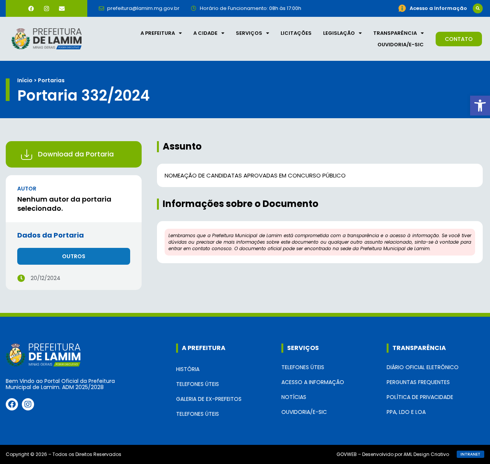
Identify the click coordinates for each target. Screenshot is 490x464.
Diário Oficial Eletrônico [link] (423, 367)
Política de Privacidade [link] (420, 397)
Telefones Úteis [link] (197, 384)
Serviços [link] (249, 33)
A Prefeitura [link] (157, 33)
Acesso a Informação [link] (312, 382)
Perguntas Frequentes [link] (418, 382)
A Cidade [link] (205, 33)
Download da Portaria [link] (76, 154)
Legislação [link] (339, 33)
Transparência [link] (395, 33)
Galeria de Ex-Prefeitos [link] (209, 399)
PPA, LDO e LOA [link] (406, 412)
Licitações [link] (296, 33)
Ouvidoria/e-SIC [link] (400, 44)
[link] (480, 106)
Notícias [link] (293, 397)
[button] (478, 8)
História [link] (187, 369)
